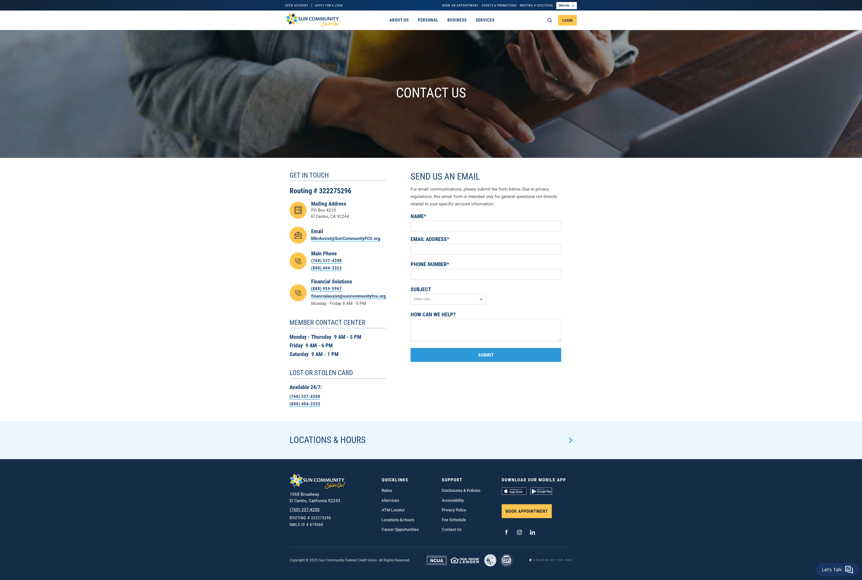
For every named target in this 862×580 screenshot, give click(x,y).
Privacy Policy (454, 510)
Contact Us (452, 529)
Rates (387, 490)
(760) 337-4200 (326, 260)
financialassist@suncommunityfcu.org (348, 296)
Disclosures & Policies (461, 490)
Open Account (296, 5)
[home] (312, 20)
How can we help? (433, 314)
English (564, 5)
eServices (390, 500)
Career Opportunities (400, 529)
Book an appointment (460, 5)
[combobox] (566, 5)
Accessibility (453, 500)
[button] (399, 20)
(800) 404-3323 (326, 268)
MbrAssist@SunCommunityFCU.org (345, 238)
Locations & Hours (398, 519)
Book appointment (527, 511)
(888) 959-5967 (326, 288)
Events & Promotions (499, 5)
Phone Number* (430, 264)
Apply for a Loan (329, 5)
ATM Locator (393, 510)
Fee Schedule (454, 519)
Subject (421, 289)
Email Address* (430, 239)
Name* (418, 216)
